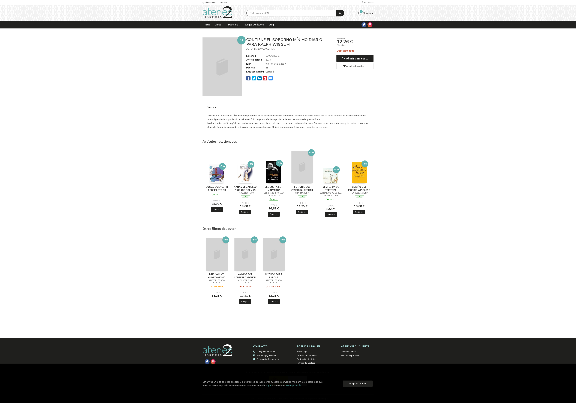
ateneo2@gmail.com (266, 355)
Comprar (217, 209)
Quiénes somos (209, 2)
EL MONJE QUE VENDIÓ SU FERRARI (302, 188)
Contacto (223, 2)
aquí (268, 385)
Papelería (233, 24)
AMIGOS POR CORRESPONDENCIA (245, 276)
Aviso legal (302, 351)
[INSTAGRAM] (370, 24)
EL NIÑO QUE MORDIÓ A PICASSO (359, 188)
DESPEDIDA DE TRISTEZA (330, 188)
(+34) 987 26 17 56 (266, 351)
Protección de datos (306, 359)
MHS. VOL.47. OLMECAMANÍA (216, 276)
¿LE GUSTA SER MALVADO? (273, 188)
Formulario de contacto (268, 359)
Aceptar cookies (357, 383)
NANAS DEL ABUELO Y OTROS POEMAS (245, 188)
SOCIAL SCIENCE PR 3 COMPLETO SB (217, 188)
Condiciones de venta (307, 355)
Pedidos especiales (350, 355)
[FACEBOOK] (364, 24)
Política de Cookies (306, 363)
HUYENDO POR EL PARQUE (274, 276)
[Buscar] (340, 13)
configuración (293, 385)
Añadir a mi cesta (356, 58)
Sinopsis (211, 107)
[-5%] (216, 173)
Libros (218, 24)
